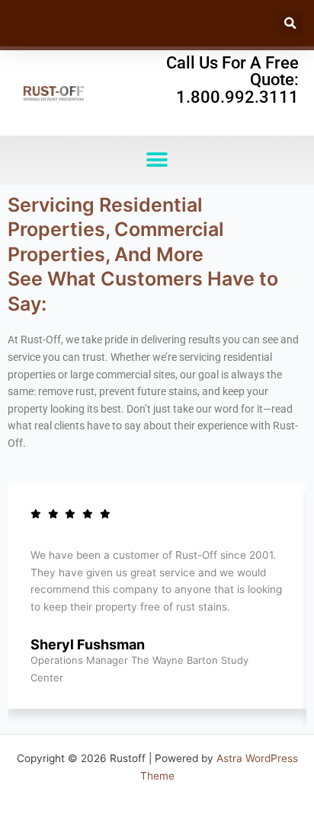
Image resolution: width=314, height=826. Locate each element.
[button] (291, 23)
